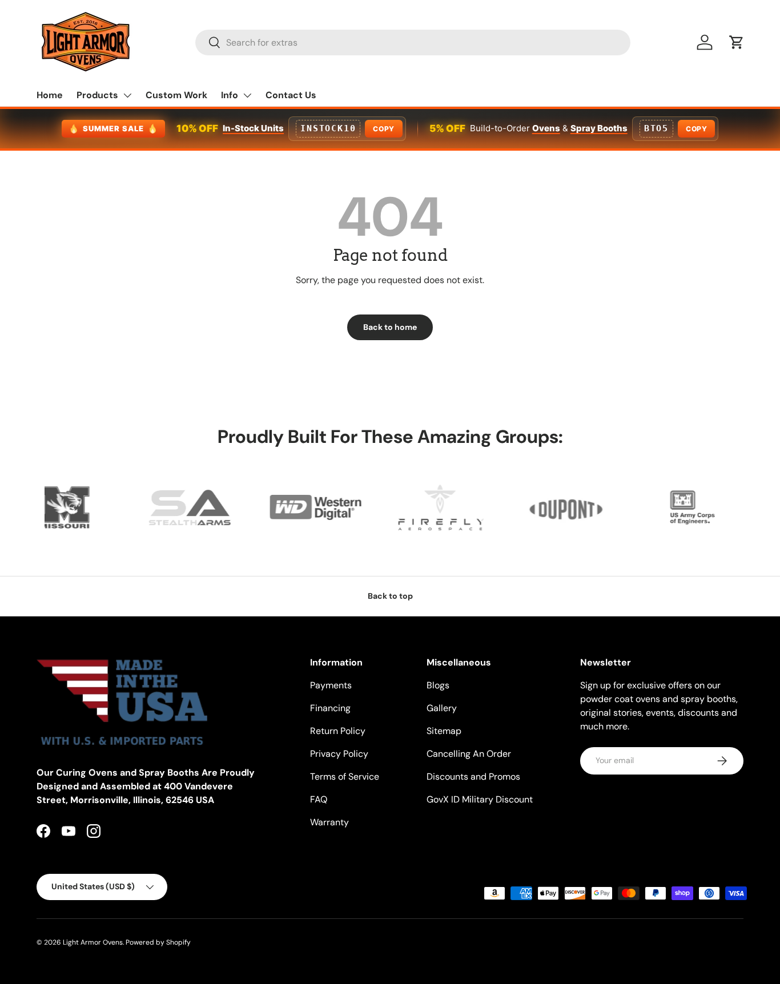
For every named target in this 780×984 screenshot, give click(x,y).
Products (97, 95)
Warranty (329, 822)
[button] (736, 42)
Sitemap (444, 731)
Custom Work (176, 95)
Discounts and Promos (473, 777)
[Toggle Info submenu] (247, 95)
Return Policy (337, 731)
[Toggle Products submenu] (127, 95)
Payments (331, 685)
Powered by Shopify (158, 942)
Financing (330, 708)
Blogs (438, 685)
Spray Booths (599, 128)
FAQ (318, 799)
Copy (383, 128)
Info (229, 95)
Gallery (442, 708)
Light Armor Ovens (93, 942)
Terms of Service (344, 777)
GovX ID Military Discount (480, 799)
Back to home (390, 327)
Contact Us (291, 95)
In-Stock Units (253, 128)
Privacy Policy (339, 754)
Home (50, 95)
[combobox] (412, 42)
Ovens (546, 128)
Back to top (390, 596)
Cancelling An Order (469, 754)
